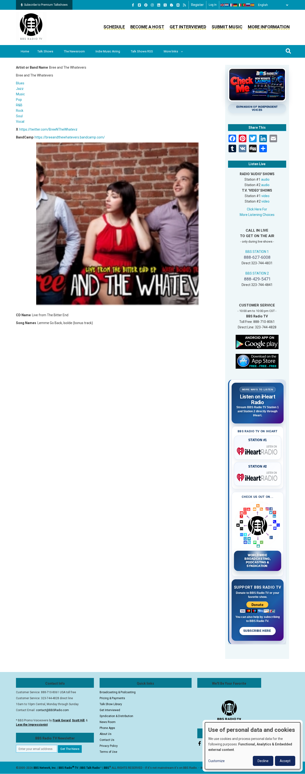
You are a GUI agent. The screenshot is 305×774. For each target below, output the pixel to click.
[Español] (252, 5)
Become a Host (147, 26)
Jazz (20, 89)
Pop (19, 100)
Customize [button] (216, 761)
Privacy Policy (109, 746)
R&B (19, 105)
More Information (269, 26)
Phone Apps (107, 728)
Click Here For (257, 209)
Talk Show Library (111, 704)
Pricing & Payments (112, 698)
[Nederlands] (227, 5)
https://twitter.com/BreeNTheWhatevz (48, 129)
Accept (285, 761)
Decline (263, 761)
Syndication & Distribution (116, 716)
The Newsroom (74, 51)
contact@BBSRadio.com (52, 710)
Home (25, 51)
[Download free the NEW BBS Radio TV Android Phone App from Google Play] (257, 341)
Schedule (114, 26)
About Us (106, 734)
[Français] (231, 5)
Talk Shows (45, 51)
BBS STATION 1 (257, 252)
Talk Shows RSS (142, 51)
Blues (20, 83)
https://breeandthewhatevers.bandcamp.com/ (70, 137)
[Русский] (248, 5)
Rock (19, 110)
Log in (213, 4)
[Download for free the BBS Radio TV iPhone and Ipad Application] (257, 361)
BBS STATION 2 (257, 273)
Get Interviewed (188, 26)
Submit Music (227, 26)
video (265, 196)
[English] (222, 5)
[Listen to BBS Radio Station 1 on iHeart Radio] (257, 450)
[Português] (244, 5)
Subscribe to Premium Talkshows (46, 4)
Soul (19, 116)
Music (20, 94)
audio (265, 179)
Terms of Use (108, 752)
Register (197, 5)
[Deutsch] (235, 5)
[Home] (31, 27)
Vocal (20, 121)
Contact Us (107, 740)
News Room (108, 722)
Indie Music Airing (108, 51)
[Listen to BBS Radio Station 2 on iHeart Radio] (257, 476)
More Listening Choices (257, 215)
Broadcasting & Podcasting (118, 692)
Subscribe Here (257, 630)
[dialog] (252, 745)
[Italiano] (240, 5)
